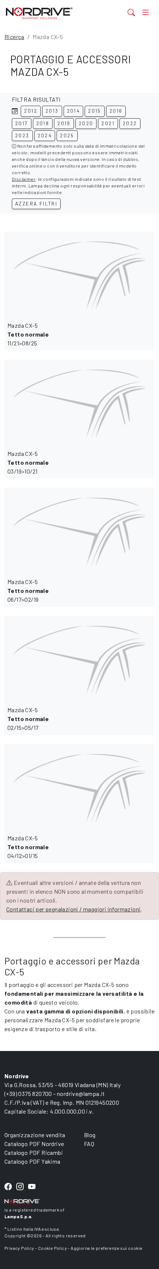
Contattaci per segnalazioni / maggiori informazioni (73, 909)
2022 (130, 123)
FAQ (89, 1143)
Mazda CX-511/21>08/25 (28, 334)
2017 (21, 123)
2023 (22, 135)
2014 (73, 111)
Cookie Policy (52, 1248)
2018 (43, 123)
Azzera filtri (36, 204)
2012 (30, 111)
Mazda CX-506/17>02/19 (28, 590)
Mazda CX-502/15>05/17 (28, 718)
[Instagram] (20, 1186)
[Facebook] (8, 1186)
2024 (45, 135)
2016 (116, 111)
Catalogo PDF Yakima (32, 1161)
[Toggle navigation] (145, 12)
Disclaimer (23, 179)
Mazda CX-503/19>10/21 (28, 462)
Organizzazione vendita (34, 1134)
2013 (52, 111)
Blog (90, 1134)
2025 (67, 135)
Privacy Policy (19, 1248)
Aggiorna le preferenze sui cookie (106, 1248)
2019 (64, 123)
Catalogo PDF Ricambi (33, 1152)
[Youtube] (31, 1186)
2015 (94, 111)
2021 (108, 123)
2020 (86, 123)
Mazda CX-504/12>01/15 (28, 846)
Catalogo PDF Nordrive (34, 1143)
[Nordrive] (53, 13)
